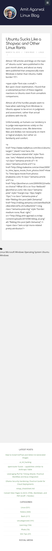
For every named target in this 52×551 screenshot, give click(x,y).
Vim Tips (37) (25, 534)
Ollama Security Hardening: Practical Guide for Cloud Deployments (25, 482)
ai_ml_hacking (25, 462)
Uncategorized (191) (25, 520)
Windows (4, 255)
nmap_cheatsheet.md (25, 488)
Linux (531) (25, 507)
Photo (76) (25, 529)
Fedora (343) (25, 512)
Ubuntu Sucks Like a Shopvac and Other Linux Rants (23, 43)
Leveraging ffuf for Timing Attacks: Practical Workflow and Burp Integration (25, 475)
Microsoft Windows (15, 252)
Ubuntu (45, 252)
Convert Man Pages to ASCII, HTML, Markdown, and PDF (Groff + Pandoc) (25, 494)
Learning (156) (25, 525)
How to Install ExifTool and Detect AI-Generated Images (25, 456)
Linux (41, 52)
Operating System (32, 252)
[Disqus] (32, 335)
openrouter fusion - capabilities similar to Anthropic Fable (25, 468)
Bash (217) (25, 516)
